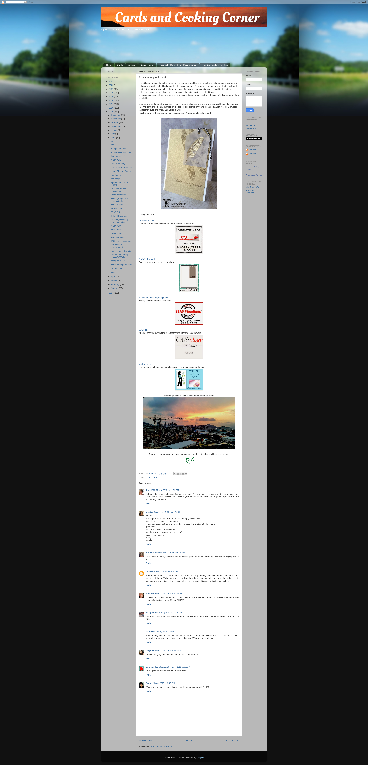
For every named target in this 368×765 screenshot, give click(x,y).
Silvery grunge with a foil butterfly (120, 199)
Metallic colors (117, 208)
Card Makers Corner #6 (121, 167)
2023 (111, 81)
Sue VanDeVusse (154, 553)
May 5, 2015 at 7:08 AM (166, 632)
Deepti (149, 683)
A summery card (118, 237)
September (116, 126)
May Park (150, 632)
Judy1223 (150, 490)
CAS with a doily (118, 164)
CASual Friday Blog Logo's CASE (119, 256)
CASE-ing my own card (121, 241)
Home (109, 65)
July (113, 134)
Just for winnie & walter (121, 251)
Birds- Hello (116, 230)
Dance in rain (117, 233)
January (115, 288)
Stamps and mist (118, 148)
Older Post (232, 740)
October (115, 122)
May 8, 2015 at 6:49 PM (164, 683)
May (113, 141)
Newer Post (146, 740)
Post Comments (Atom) (161, 746)
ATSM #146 (116, 160)
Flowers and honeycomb (117, 246)
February (115, 284)
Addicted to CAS (146, 221)
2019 (111, 97)
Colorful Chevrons (119, 216)
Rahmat (252, 150)
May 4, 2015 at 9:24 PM (167, 572)
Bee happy (115, 179)
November (116, 119)
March (114, 281)
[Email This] (174, 473)
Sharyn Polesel (153, 612)
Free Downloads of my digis (215, 65)
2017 (111, 104)
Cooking (131, 65)
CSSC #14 (115, 212)
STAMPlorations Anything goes (153, 298)
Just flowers (116, 175)
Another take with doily (121, 152)
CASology (143, 330)
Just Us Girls (145, 364)
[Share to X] (180, 473)
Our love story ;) (118, 156)
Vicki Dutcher (152, 593)
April (113, 277)
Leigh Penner (152, 650)
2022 (111, 85)
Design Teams (147, 65)
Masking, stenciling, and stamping (119, 221)
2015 (111, 112)
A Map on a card (118, 261)
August (114, 130)
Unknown (150, 572)
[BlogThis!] (177, 473)
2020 (111, 93)
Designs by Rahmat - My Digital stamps (178, 65)
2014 (111, 293)
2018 (111, 100)
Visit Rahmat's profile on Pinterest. (252, 190)
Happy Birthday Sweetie (121, 171)
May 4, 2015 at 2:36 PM (171, 512)
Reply (148, 503)
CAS (155, 477)
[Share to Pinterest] (185, 473)
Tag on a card (117, 268)
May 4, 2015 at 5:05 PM (174, 553)
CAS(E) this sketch (148, 259)
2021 (111, 89)
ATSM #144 (116, 226)
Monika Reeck (153, 512)
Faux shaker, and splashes (118, 190)
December (116, 115)
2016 (111, 108)
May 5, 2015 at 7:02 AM (172, 612)
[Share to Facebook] (183, 473)
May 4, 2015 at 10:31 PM (171, 593)
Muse (113, 272)
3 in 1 (113, 145)
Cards (120, 65)
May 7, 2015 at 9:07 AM (181, 667)
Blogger (200, 758)
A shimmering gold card (121, 265)
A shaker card (117, 205)
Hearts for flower (118, 195)
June (113, 138)
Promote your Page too (254, 175)
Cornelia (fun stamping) (157, 667)
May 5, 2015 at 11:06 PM (171, 650)
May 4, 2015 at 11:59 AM (167, 490)
